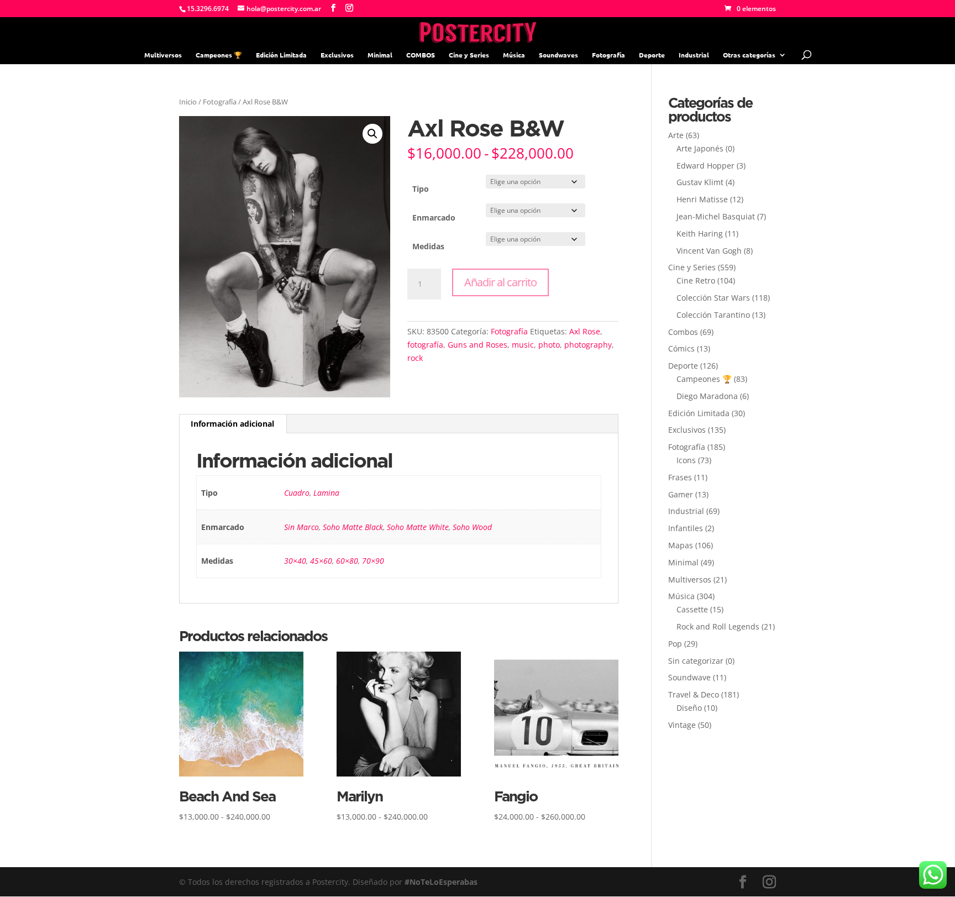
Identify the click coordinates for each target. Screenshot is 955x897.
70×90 (373, 560)
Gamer (680, 494)
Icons (686, 460)
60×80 (347, 560)
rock (415, 358)
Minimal (380, 55)
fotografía (425, 344)
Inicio (188, 102)
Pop (675, 643)
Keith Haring (699, 233)
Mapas (680, 545)
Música (514, 55)
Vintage (682, 725)
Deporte (652, 55)
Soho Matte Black (353, 527)
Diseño (689, 707)
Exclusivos (337, 55)
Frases (680, 477)
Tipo (420, 188)
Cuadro (296, 492)
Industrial (694, 55)
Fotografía (608, 55)
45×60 (321, 560)
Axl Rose (584, 331)
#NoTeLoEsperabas (441, 882)
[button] (372, 134)
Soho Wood (472, 527)
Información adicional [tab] (232, 423)
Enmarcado (433, 217)
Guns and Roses (477, 344)
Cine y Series (469, 55)
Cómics (681, 348)
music (523, 344)
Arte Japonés (699, 148)
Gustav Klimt (699, 182)
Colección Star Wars (713, 297)
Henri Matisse (702, 199)
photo (549, 344)
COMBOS (420, 55)
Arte (676, 135)
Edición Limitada (281, 55)
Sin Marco (301, 527)
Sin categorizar (695, 660)
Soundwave (689, 677)
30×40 (295, 560)
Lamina (326, 492)
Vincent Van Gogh (709, 250)
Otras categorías (749, 55)
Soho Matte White (418, 527)
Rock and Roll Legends (717, 626)
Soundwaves (558, 55)
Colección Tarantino (713, 315)
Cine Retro (695, 280)
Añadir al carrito (500, 282)
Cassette (692, 609)
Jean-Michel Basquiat (715, 216)
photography (588, 344)
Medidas (428, 246)
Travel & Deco (693, 694)
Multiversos (163, 55)
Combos (683, 332)
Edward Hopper (705, 165)
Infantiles (685, 528)
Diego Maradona (707, 396)
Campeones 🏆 (219, 55)
